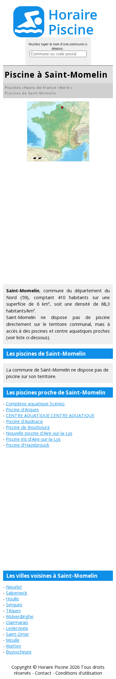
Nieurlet (14, 587)
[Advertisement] (58, 223)
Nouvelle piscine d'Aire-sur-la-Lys (39, 433)
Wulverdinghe (19, 616)
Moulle (12, 640)
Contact (43, 673)
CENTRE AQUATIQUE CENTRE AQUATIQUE (50, 415)
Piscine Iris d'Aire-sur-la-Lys (33, 439)
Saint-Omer (17, 634)
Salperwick (16, 593)
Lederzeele (17, 628)
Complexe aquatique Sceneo (35, 404)
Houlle (12, 599)
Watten (13, 646)
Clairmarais (17, 622)
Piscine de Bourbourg (28, 427)
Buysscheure (19, 652)
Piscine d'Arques (22, 409)
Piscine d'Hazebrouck (27, 445)
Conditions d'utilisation (78, 673)
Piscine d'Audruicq (24, 421)
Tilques (13, 610)
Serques (14, 605)
